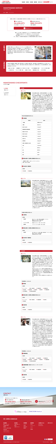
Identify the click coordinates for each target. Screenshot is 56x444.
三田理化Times (41, 422)
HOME (4, 12)
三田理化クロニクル (16, 426)
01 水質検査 (6, 88)
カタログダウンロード (6, 430)
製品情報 (23, 2)
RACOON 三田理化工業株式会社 (5, 2)
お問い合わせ (40, 2)
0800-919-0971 (36, 23)
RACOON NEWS (40, 424)
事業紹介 (15, 425)
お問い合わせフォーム (29, 28)
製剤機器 (4, 426)
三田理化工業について (17, 424)
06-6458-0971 (19, 23)
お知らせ (31, 424)
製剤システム (6, 90)
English (51, 442)
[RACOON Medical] (35, 411)
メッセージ (25, 424)
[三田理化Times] (46, 2)
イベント (31, 426)
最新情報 (35, 2)
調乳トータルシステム (6, 424)
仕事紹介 (25, 425)
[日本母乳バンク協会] (20, 411)
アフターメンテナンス (6, 431)
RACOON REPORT (40, 425)
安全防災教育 (5, 429)
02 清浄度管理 (6, 92)
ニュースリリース (32, 425)
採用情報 (31, 2)
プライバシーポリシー (46, 442)
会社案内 (27, 2)
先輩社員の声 (25, 426)
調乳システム (6, 89)
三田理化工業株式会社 (10, 419)
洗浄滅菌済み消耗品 (6, 425)
